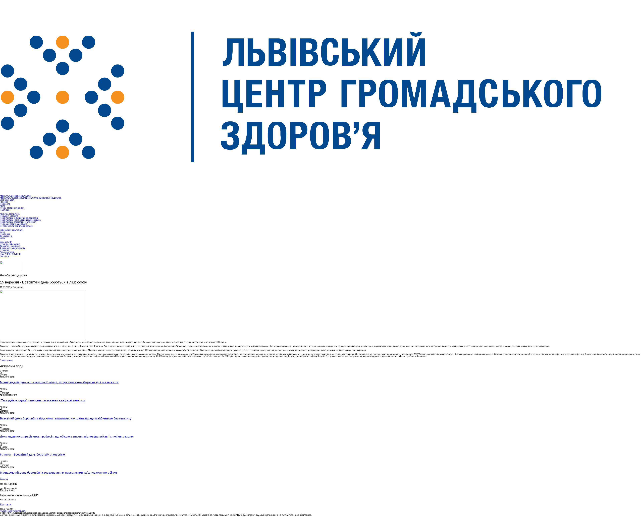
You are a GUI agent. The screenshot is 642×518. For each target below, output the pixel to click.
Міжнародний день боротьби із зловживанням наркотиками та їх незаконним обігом (58, 472)
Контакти (5, 504)
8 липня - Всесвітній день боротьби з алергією (32, 454)
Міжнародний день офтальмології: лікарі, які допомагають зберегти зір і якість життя (59, 382)
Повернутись (6, 360)
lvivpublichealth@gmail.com (13, 511)
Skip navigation (7, 200)
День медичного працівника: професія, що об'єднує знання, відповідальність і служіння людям (66, 436)
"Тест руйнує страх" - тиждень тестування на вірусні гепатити (42, 400)
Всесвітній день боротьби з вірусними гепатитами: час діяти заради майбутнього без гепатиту (65, 418)
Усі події (4, 479)
